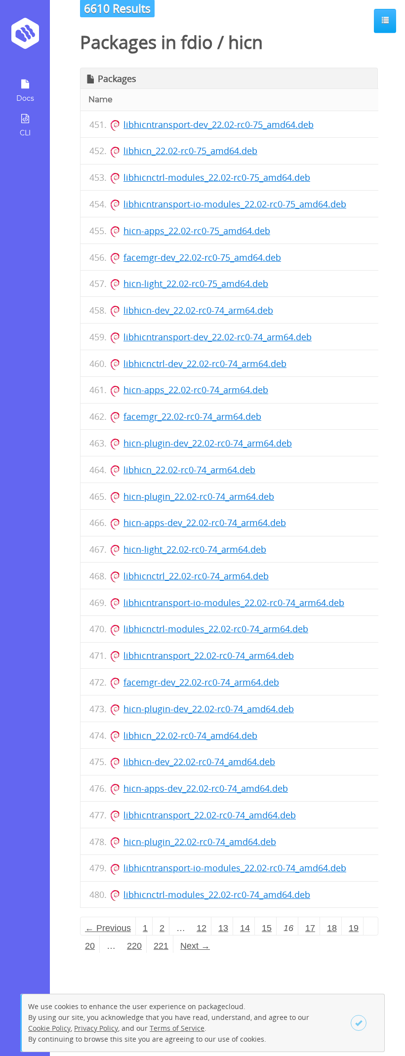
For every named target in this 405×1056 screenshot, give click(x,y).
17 (310, 928)
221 (161, 946)
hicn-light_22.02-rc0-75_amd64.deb (195, 283)
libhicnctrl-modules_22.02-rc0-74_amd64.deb (216, 894)
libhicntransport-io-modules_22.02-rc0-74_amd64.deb (234, 868)
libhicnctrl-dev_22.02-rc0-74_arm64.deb (204, 363)
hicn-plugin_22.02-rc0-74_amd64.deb (199, 842)
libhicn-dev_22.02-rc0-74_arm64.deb (198, 310)
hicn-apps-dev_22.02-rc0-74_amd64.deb (205, 788)
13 (223, 928)
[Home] (25, 37)
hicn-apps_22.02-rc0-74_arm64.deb (195, 390)
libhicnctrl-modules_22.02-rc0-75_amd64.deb (216, 177)
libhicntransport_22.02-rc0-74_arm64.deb (208, 655)
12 (201, 928)
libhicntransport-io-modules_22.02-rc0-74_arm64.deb (233, 603)
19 (354, 928)
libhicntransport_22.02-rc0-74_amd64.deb (209, 815)
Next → (195, 946)
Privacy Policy (96, 1028)
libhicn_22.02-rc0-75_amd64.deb (190, 151)
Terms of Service (177, 1028)
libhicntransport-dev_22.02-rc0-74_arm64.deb (217, 337)
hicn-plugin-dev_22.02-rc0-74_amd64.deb (208, 709)
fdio (197, 42)
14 (245, 928)
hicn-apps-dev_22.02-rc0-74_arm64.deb (204, 522)
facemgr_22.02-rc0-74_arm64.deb (192, 416)
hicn (245, 42)
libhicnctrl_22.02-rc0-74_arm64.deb (196, 576)
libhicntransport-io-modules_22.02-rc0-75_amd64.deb (234, 204)
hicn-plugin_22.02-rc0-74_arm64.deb (198, 496)
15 (267, 928)
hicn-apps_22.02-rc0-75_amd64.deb (196, 231)
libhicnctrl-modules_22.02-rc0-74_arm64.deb (215, 629)
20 (90, 946)
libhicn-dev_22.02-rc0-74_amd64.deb (199, 762)
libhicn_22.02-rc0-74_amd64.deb (190, 735)
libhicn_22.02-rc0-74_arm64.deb (189, 470)
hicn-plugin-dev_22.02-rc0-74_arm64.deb (207, 443)
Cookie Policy (49, 1028)
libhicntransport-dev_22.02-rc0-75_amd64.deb (218, 124)
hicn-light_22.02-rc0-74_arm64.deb (194, 549)
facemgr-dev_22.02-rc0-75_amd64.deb (202, 257)
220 (134, 946)
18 (332, 928)
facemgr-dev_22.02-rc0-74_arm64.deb (201, 682)
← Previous (108, 928)
